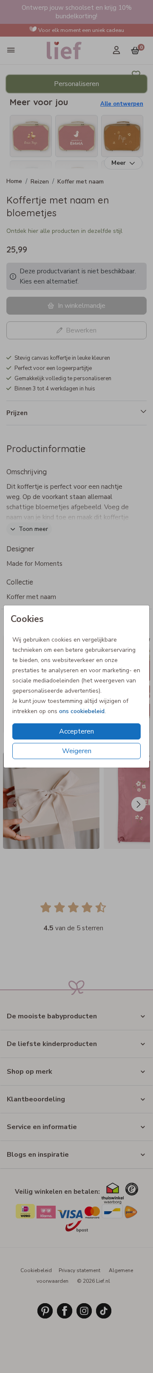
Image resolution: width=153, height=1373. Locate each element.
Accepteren (76, 731)
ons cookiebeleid (82, 711)
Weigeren (76, 751)
